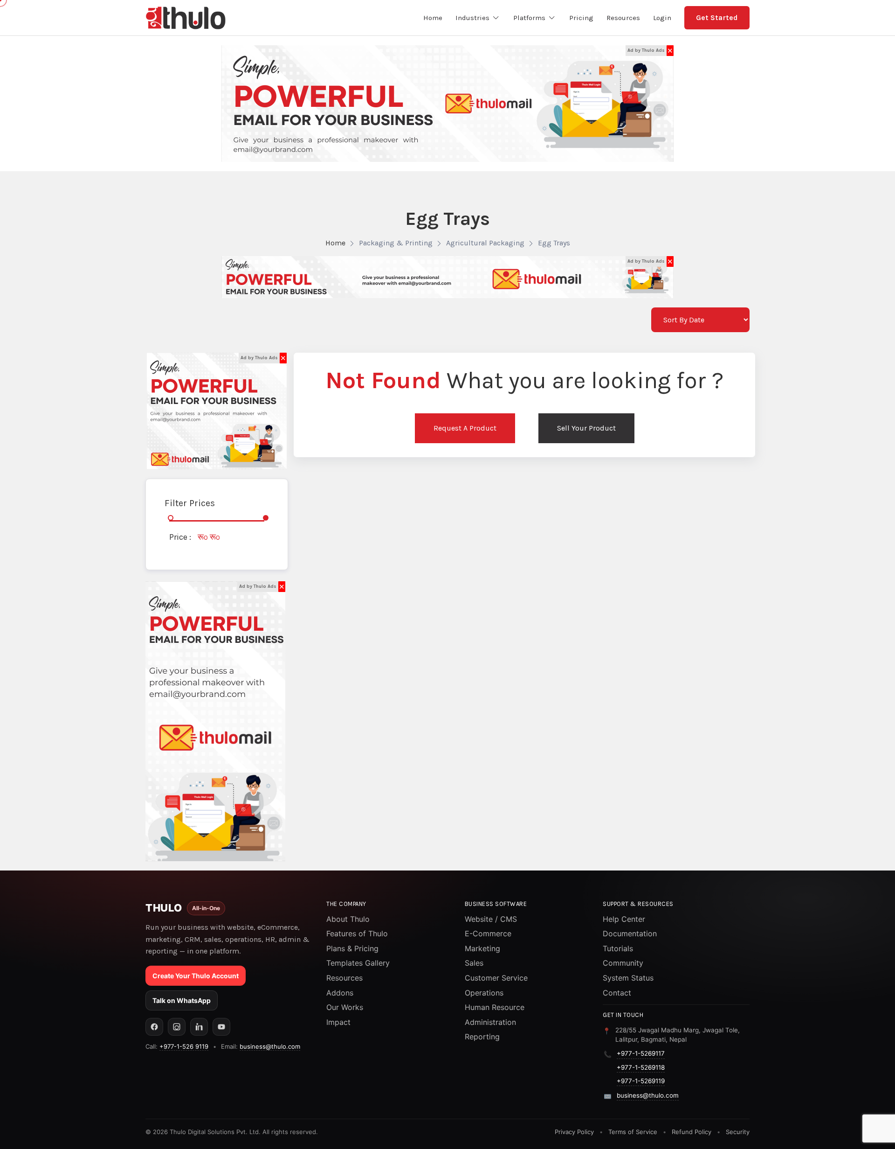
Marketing (482, 948)
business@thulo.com (270, 1046)
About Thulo (348, 919)
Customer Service (496, 977)
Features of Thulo (357, 933)
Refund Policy (691, 1131)
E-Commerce (488, 933)
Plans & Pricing (352, 948)
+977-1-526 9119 (183, 1046)
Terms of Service (632, 1131)
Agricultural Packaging (485, 242)
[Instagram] (177, 1027)
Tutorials (618, 948)
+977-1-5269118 (641, 1067)
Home (335, 242)
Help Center (624, 919)
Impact (338, 1022)
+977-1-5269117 (641, 1053)
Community (623, 963)
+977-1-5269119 (641, 1081)
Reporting (482, 1036)
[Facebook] (154, 1027)
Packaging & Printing (396, 242)
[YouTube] (221, 1027)
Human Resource (494, 1007)
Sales (474, 963)
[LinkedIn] (199, 1027)
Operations (484, 992)
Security (738, 1131)
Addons (339, 992)
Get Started (717, 17)
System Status (628, 977)
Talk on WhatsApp (181, 1000)
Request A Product (465, 428)
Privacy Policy (574, 1131)
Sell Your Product (586, 428)
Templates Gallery (358, 963)
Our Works (344, 1007)
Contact (617, 992)
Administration (490, 1022)
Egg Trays (554, 242)
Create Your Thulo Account (195, 976)
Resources (344, 977)
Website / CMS (491, 919)
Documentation (630, 933)
